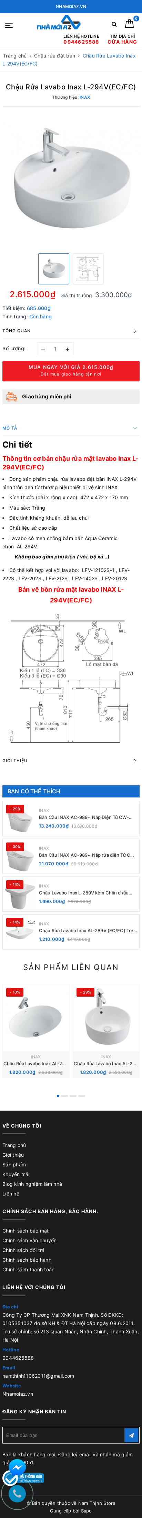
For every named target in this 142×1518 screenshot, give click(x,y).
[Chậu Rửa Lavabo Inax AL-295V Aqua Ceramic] (106, 1018)
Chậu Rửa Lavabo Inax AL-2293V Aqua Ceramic (54, 1063)
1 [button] (58, 1096)
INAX (44, 810)
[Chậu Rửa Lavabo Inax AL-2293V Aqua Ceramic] (36, 1018)
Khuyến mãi (16, 1174)
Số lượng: (14, 348)
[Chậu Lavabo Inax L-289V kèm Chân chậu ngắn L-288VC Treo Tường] (20, 894)
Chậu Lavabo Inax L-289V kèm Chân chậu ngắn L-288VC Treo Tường (84, 893)
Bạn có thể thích (34, 791)
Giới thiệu (13, 1155)
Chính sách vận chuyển (29, 1240)
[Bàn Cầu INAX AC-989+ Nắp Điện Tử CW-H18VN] (20, 818)
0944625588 (18, 1358)
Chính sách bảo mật (25, 1231)
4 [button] (81, 1096)
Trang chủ (14, 1145)
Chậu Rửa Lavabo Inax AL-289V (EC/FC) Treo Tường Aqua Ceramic (87, 931)
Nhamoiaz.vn (17, 1394)
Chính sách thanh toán (28, 1269)
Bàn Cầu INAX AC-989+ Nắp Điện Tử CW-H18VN (84, 817)
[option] (71, 179)
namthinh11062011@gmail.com (38, 1376)
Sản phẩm (14, 1164)
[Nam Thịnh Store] (59, 24)
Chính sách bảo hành (26, 1260)
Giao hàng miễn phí (46, 396)
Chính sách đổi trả (23, 1250)
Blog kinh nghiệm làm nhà (32, 1184)
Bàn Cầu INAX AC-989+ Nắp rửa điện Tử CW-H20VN (87, 855)
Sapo (86, 1510)
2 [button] (64, 1096)
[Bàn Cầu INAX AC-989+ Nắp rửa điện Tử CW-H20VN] (20, 856)
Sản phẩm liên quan (71, 967)
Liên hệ (10, 1194)
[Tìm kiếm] (114, 25)
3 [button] (73, 1096)
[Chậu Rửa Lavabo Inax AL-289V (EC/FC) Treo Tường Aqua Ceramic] (20, 931)
